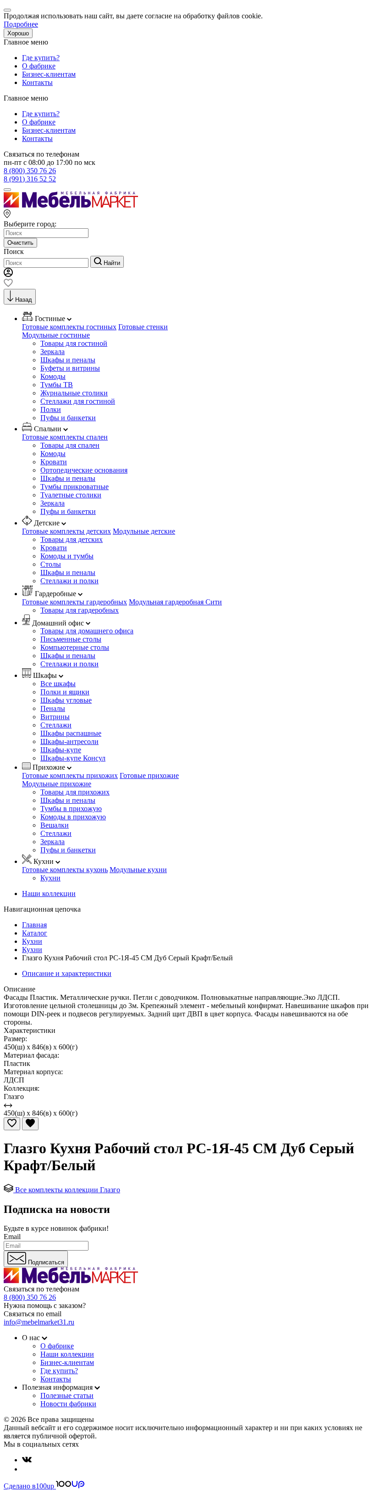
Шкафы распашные (70, 733)
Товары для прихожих (75, 792)
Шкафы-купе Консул (72, 758)
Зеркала (52, 351)
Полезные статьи (67, 1395)
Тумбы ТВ (56, 385)
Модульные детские (144, 531)
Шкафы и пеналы (67, 360)
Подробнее (21, 24)
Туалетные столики (70, 495)
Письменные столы (70, 639)
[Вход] (8, 274)
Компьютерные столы (74, 647)
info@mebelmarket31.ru (39, 1322)
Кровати (53, 462)
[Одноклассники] (25, 1469)
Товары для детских (71, 539)
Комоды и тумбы (67, 556)
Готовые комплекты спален (65, 437)
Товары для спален (70, 445)
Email (12, 1236)
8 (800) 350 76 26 (30, 171)
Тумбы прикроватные (74, 486)
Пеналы (52, 708)
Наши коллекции (49, 893)
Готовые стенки (143, 327)
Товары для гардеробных (79, 610)
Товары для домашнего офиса (86, 631)
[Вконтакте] (27, 1460)
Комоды (53, 376)
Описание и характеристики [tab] (66, 973)
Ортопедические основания (83, 470)
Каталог (34, 933)
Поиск (14, 251)
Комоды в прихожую (73, 817)
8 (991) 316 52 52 (30, 179)
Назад (23, 299)
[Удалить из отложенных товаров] (30, 1123)
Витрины (55, 717)
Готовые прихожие (149, 775)
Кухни (50, 878)
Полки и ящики (64, 692)
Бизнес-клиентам (49, 74)
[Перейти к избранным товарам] (8, 284)
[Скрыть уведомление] (7, 10)
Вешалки (54, 825)
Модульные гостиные (56, 335)
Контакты (37, 82)
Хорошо (18, 33)
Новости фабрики (68, 1404)
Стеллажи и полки (69, 581)
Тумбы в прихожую (71, 808)
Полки (50, 409)
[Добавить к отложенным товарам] (12, 1123)
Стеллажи (56, 725)
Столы (50, 564)
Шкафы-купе (60, 750)
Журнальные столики (74, 393)
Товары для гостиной (73, 343)
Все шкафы (58, 684)
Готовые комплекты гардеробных (74, 602)
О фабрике (38, 66)
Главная (34, 925)
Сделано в (29, 1486)
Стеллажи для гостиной (77, 401)
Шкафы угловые (66, 700)
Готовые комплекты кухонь (65, 870)
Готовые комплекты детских (66, 531)
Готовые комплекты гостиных (69, 327)
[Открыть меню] (7, 189)
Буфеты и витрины (70, 368)
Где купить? (41, 58)
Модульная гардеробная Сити (175, 602)
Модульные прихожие (56, 784)
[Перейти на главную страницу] (71, 205)
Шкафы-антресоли (69, 741)
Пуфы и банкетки (68, 418)
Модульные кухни (138, 870)
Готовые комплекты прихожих (70, 775)
